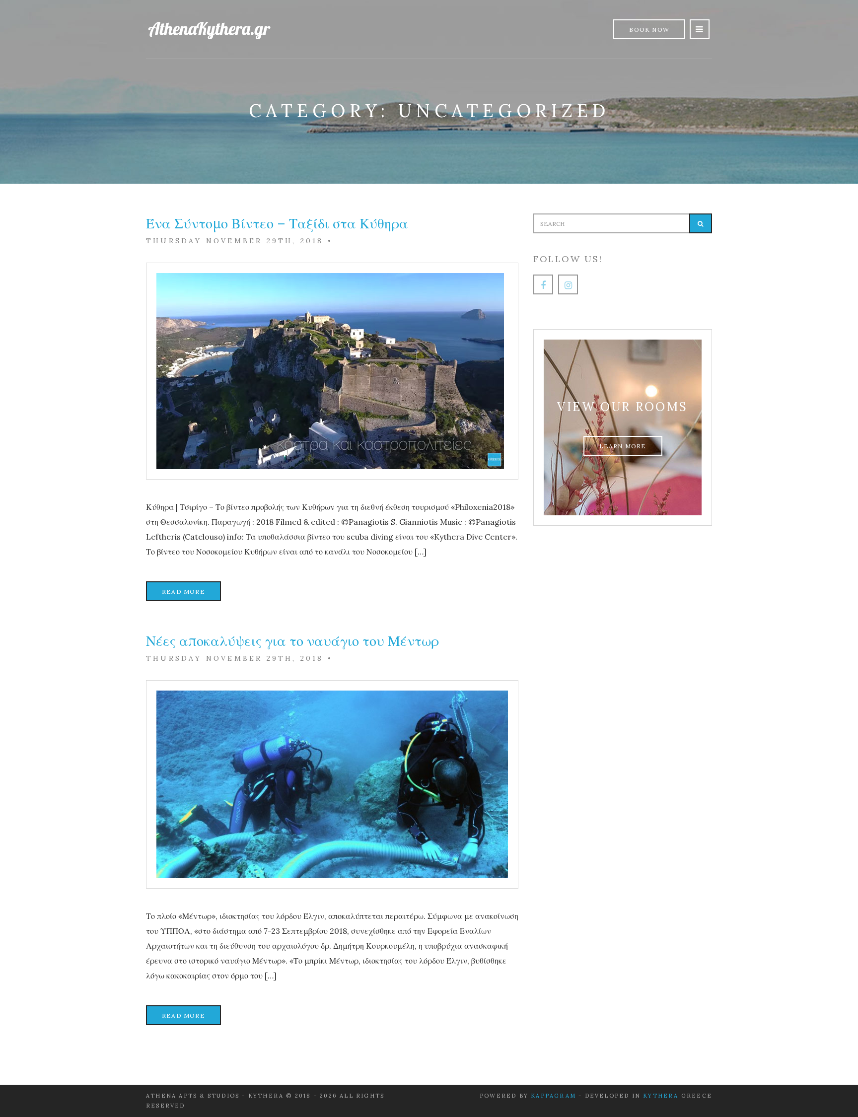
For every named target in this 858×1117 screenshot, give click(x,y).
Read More (183, 591)
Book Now (649, 29)
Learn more (622, 446)
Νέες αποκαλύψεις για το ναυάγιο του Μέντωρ (292, 641)
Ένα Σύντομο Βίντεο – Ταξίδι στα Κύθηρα (277, 223)
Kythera (660, 1095)
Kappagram (553, 1095)
